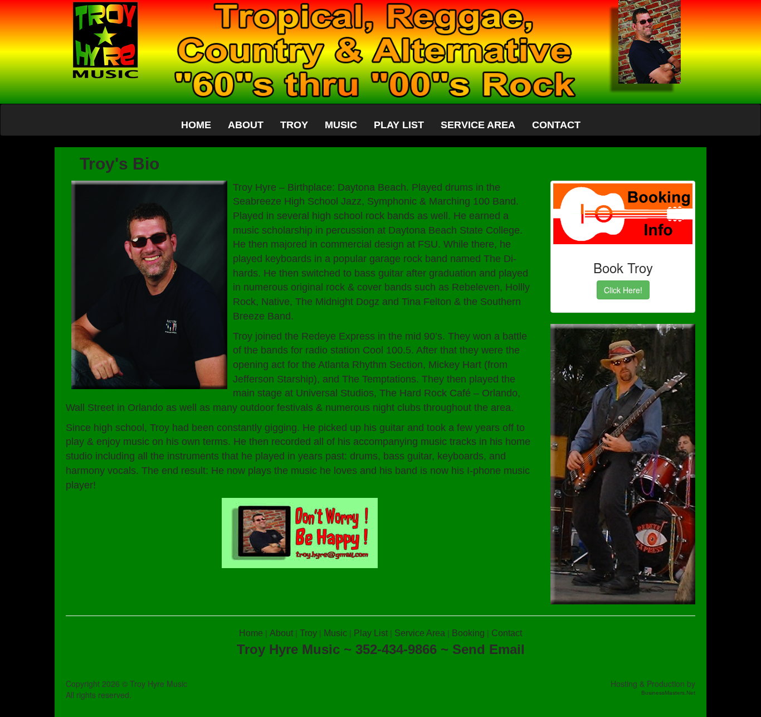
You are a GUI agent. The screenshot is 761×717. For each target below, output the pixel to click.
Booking (468, 633)
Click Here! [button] (623, 289)
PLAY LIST (399, 124)
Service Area (419, 633)
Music (335, 633)
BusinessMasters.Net (668, 693)
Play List (371, 633)
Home (251, 633)
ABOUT (246, 124)
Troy (308, 633)
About (281, 633)
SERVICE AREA (478, 124)
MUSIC (341, 124)
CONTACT (556, 124)
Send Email (488, 649)
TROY (294, 124)
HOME (196, 124)
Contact (506, 633)
